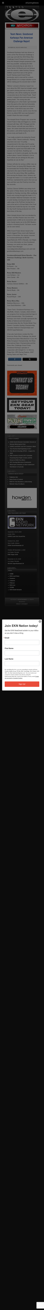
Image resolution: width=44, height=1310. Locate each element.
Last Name (9, 659)
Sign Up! (22, 684)
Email (7, 638)
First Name (9, 648)
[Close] (40, 621)
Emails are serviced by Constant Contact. (22, 677)
